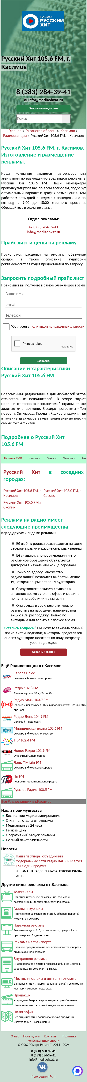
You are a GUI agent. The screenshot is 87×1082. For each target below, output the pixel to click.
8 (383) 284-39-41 (43, 1055)
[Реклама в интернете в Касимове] (7, 987)
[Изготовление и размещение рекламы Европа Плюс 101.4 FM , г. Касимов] (7, 681)
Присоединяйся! (43, 1076)
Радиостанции (15, 136)
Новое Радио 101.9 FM (32, 751)
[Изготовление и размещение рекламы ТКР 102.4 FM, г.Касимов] (7, 744)
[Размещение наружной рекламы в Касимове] (7, 934)
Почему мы (31, 1036)
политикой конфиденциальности (57, 327)
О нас (15, 1036)
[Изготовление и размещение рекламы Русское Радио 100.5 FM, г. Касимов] (7, 797)
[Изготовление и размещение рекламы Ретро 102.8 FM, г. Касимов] (7, 693)
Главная (14, 131)
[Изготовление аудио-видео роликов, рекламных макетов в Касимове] (7, 1004)
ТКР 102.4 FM (24, 741)
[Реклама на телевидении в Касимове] (7, 901)
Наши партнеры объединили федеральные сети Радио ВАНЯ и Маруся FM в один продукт (49, 861)
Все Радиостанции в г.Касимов (26, 802)
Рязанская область (41, 131)
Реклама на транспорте (33, 942)
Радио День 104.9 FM (31, 717)
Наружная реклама (29, 926)
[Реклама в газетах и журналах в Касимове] (7, 918)
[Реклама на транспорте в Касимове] (7, 951)
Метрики (34, 458)
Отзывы (51, 458)
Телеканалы (23, 892)
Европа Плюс (24, 673)
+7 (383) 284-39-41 (43, 227)
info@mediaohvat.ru (43, 232)
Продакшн (22, 995)
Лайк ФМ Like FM (27, 763)
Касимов (68, 131)
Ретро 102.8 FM (26, 688)
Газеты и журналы (28, 909)
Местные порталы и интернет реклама (45, 979)
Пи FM (19, 777)
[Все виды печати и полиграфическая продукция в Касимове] (7, 1021)
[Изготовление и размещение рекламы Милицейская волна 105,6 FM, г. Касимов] (7, 732)
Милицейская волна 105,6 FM (38, 729)
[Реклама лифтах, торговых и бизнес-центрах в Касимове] (7, 972)
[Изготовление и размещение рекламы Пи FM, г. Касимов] (7, 783)
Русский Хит (21, 472)
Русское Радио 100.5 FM (33, 790)
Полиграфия (24, 1012)
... (24, 876)
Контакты (50, 1036)
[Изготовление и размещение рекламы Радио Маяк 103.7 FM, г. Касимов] (7, 709)
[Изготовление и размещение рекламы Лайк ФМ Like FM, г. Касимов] (7, 770)
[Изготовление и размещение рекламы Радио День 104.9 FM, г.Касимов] (7, 721)
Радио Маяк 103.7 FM (31, 700)
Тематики (69, 458)
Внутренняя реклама (31, 959)
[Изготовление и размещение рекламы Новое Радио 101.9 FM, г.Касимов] (7, 755)
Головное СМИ (13, 458)
